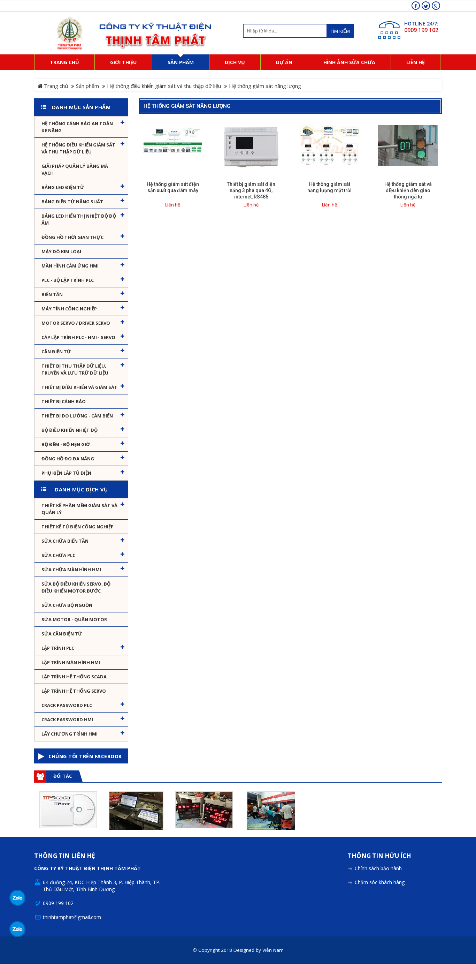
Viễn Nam (273, 950)
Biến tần (52, 294)
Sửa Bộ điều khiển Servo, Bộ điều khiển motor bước (75, 587)
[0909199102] (17, 898)
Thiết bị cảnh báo (63, 401)
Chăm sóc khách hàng (380, 882)
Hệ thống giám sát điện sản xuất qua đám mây (173, 187)
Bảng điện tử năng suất (72, 201)
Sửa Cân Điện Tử (61, 634)
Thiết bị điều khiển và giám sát (79, 387)
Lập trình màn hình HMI (70, 662)
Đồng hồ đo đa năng (67, 458)
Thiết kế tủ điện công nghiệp (77, 527)
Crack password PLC (66, 705)
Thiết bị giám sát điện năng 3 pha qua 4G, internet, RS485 (251, 190)
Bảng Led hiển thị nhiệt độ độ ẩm (78, 219)
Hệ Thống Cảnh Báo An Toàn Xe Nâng (77, 127)
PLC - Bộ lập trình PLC (67, 280)
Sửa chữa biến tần (65, 541)
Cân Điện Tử (56, 351)
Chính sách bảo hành (378, 868)
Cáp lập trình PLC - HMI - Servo (78, 337)
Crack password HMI (67, 719)
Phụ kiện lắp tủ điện (66, 473)
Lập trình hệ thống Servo (73, 691)
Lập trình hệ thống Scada (74, 676)
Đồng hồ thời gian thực (72, 237)
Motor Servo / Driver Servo (75, 323)
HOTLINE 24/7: (421, 23)
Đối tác (62, 776)
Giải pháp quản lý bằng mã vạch (74, 169)
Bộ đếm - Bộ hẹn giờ (65, 444)
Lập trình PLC (57, 648)
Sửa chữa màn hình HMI (71, 569)
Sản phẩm (87, 85)
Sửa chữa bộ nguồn (66, 605)
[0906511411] (17, 929)
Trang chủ (55, 85)
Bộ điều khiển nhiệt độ (69, 430)
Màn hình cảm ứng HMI (70, 266)
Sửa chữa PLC (58, 555)
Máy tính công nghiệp (69, 309)
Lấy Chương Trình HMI (69, 734)
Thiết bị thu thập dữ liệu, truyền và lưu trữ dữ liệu (74, 369)
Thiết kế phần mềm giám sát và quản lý (79, 508)
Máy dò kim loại (61, 251)
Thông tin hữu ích (379, 856)
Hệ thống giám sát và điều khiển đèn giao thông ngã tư (408, 190)
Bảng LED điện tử (62, 187)
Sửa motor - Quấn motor (74, 619)
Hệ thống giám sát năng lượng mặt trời (329, 187)
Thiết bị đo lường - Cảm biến (77, 416)
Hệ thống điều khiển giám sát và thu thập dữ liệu (164, 85)
